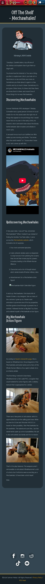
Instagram (22, 556)
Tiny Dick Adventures (35, 2)
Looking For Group (26, 2)
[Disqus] (22, 522)
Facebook (13, 556)
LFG (13, 2)
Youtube (27, 563)
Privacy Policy (37, 577)
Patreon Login (41, 2)
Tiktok (18, 563)
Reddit (31, 556)
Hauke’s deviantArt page (23, 359)
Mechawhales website (21, 240)
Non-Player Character (30, 2)
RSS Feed (22, 580)
